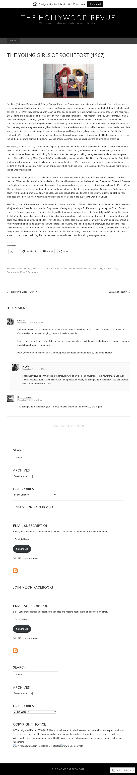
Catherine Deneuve (62, 268)
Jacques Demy (111, 268)
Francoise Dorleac (81, 268)
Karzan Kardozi (24, 397)
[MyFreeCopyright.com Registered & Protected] (36, 745)
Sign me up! (22, 549)
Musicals (36, 268)
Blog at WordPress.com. (68, 769)
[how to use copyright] (71, 745)
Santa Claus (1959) (119, 292)
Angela (25, 366)
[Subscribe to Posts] (15, 570)
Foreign (27, 268)
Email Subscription (31, 525)
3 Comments (32, 272)
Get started (95, 4)
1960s (20, 268)
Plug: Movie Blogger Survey (22, 292)
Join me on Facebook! (33, 507)
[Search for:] (126, 40)
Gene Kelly (97, 268)
